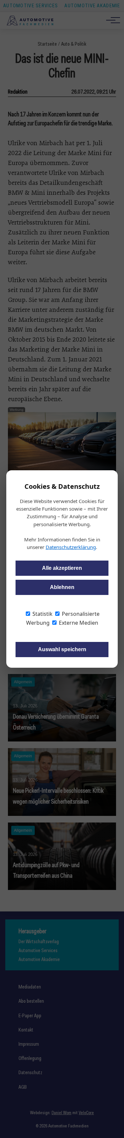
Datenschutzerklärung (71, 547)
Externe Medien (78, 622)
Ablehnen (62, 587)
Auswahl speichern (62, 649)
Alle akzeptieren (62, 568)
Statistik (42, 613)
